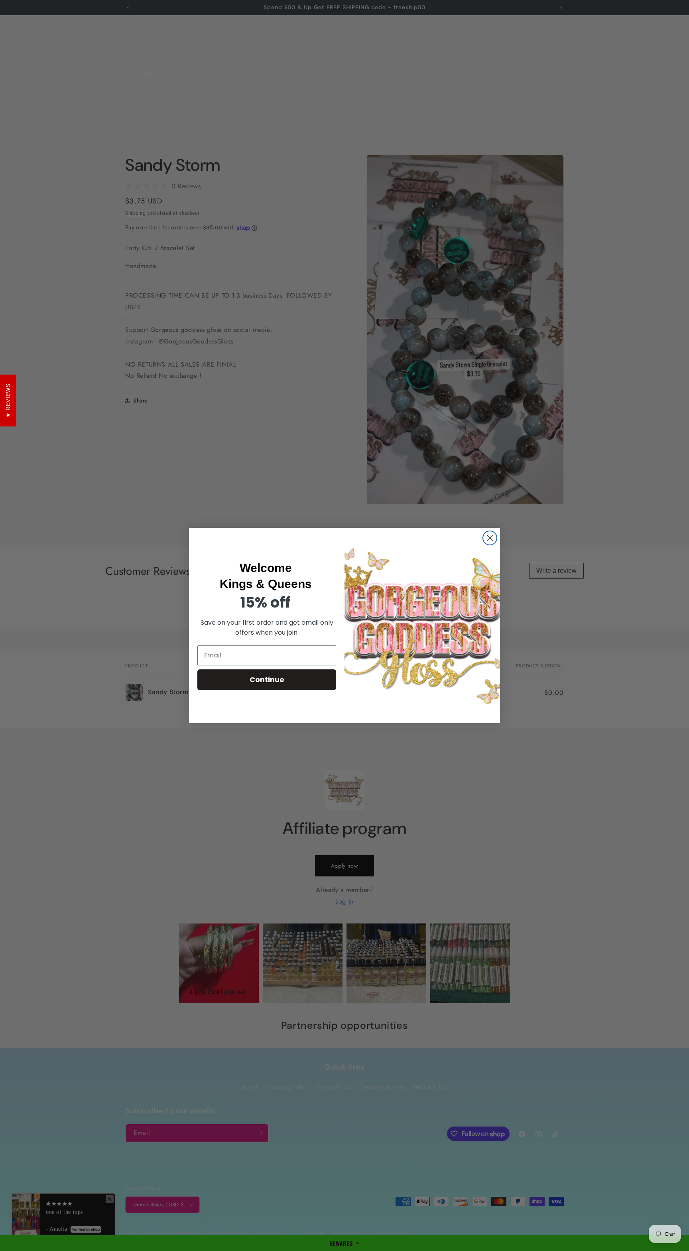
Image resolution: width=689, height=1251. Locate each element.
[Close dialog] (490, 538)
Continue (267, 680)
